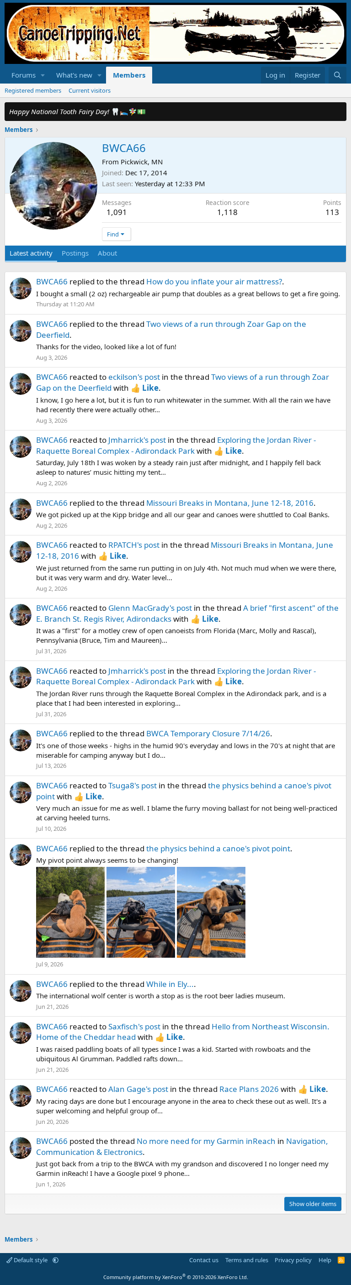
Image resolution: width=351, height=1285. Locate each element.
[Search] (337, 75)
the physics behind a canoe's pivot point (218, 848)
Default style (30, 1260)
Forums (23, 74)
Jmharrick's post (137, 440)
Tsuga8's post (132, 785)
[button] (43, 75)
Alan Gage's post (138, 1089)
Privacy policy (293, 1260)
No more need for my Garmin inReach (206, 1141)
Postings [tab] (75, 252)
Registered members (33, 90)
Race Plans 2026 (249, 1089)
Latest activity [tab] (31, 252)
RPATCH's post (134, 545)
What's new (74, 74)
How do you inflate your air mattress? (214, 281)
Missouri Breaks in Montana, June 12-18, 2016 (230, 503)
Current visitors (90, 90)
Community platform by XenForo (175, 1277)
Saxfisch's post (134, 1026)
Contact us (203, 1260)
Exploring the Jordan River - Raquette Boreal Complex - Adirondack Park (176, 445)
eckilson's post (134, 377)
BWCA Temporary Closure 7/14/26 (208, 733)
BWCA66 (52, 281)
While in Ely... (170, 984)
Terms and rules (246, 1260)
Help (325, 1260)
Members (129, 74)
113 (332, 212)
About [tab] (107, 252)
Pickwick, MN (142, 161)
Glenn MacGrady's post (150, 608)
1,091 (116, 212)
